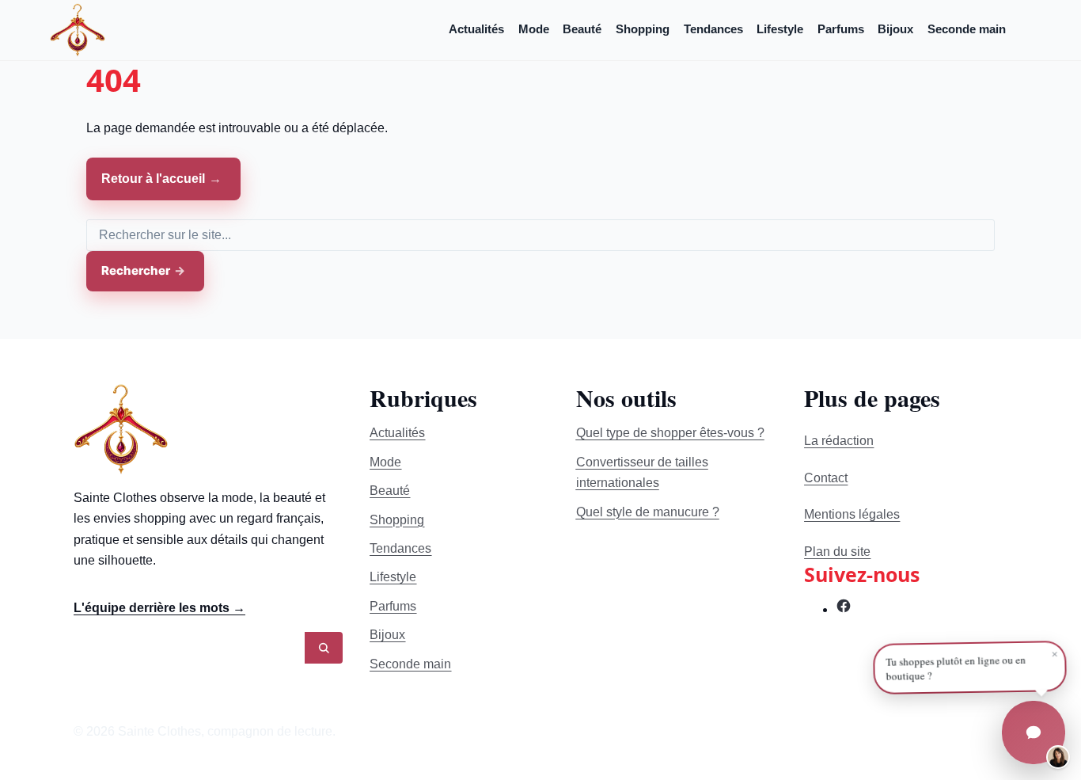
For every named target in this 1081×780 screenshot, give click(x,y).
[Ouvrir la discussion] (1033, 732)
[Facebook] (844, 609)
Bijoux (895, 29)
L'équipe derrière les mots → (159, 607)
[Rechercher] (324, 648)
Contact (826, 478)
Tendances (713, 29)
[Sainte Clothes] (77, 29)
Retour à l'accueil (153, 178)
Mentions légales (852, 514)
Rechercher (135, 270)
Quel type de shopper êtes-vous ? (670, 432)
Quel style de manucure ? (647, 512)
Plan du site (837, 551)
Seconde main (966, 29)
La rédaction (839, 440)
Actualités (476, 29)
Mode (533, 29)
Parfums (840, 29)
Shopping (642, 29)
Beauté (582, 29)
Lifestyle (780, 29)
